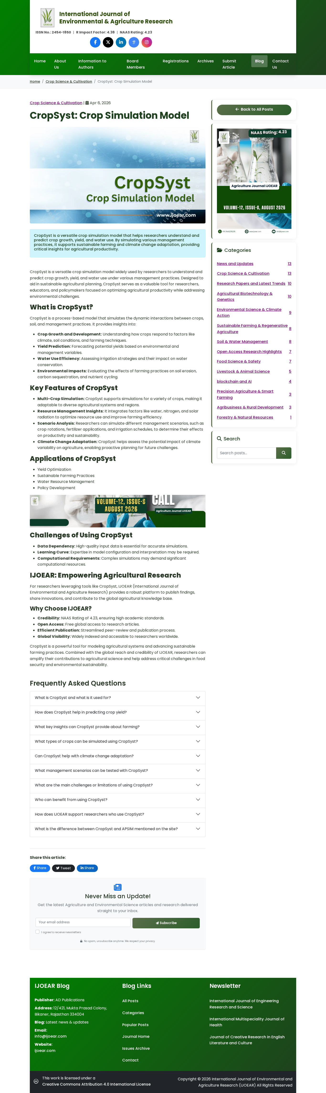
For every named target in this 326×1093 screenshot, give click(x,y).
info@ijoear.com (51, 1036)
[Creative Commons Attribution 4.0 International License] (37, 1081)
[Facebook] (95, 42)
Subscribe (168, 923)
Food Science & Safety (254, 361)
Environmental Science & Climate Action (254, 313)
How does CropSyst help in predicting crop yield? (81, 712)
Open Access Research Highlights (254, 351)
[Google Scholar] (134, 42)
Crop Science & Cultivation (69, 81)
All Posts (130, 1001)
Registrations (176, 61)
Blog (259, 61)
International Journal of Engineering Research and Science (244, 1004)
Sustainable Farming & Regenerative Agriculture (254, 329)
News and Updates (254, 263)
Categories (133, 1013)
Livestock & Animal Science (254, 371)
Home (40, 61)
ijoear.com (45, 1050)
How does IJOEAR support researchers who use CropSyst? (89, 814)
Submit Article (229, 64)
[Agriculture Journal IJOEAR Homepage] (47, 17)
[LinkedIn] (121, 42)
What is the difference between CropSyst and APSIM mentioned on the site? (106, 829)
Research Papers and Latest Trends (254, 283)
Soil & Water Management (254, 341)
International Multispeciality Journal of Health (247, 1022)
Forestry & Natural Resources (254, 417)
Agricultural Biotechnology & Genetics (254, 297)
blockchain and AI (254, 381)
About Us (60, 64)
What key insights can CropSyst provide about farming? (87, 727)
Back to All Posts (257, 109)
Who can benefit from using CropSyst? (71, 799)
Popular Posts (135, 1025)
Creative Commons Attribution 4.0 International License (96, 1084)
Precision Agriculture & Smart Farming (254, 394)
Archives (205, 61)
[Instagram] (147, 42)
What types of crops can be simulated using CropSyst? (86, 741)
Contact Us (280, 64)
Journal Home (135, 1036)
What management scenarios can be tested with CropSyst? (91, 770)
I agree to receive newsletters (61, 932)
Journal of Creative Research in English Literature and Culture (247, 1040)
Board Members (136, 64)
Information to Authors (92, 64)
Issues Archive (136, 1048)
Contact (130, 1060)
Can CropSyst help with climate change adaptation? (84, 756)
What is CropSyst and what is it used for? (73, 697)
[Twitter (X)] (108, 42)
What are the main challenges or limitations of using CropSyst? (94, 785)
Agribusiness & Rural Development (254, 407)
